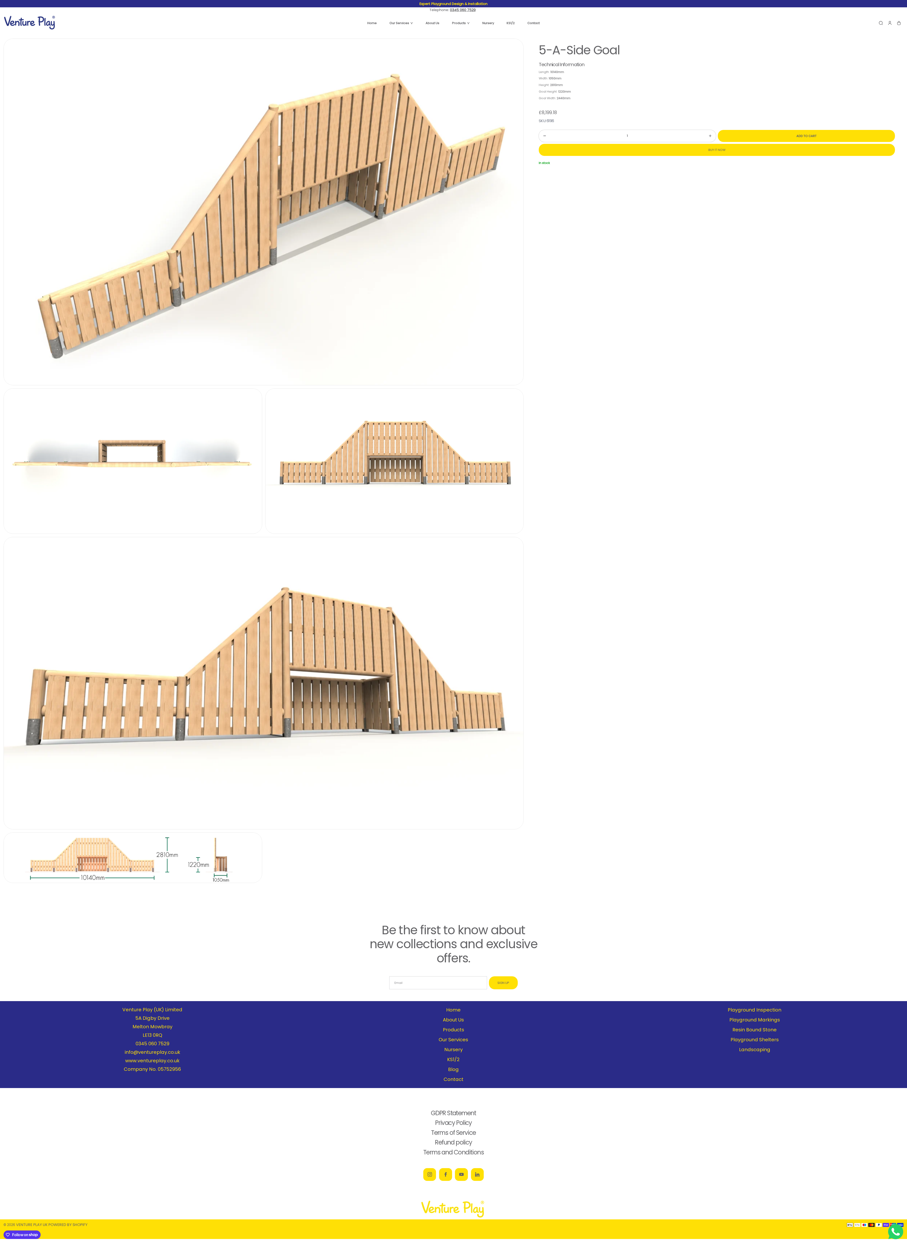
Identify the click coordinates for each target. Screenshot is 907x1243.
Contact (453, 1079)
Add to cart (806, 136)
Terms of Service (453, 1132)
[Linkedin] (477, 1174)
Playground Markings (754, 1019)
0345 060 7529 (152, 1043)
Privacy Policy (453, 1123)
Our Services (453, 1039)
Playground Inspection (754, 1010)
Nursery (453, 1049)
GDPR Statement (453, 1113)
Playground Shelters (755, 1039)
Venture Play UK (31, 1224)
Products (453, 1029)
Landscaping (754, 1049)
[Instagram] (429, 1174)
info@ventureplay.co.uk (152, 1052)
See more (485, 3)
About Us (453, 1019)
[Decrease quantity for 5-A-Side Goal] (542, 136)
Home (453, 1010)
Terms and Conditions (453, 1152)
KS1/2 (453, 1059)
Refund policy (453, 1142)
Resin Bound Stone (754, 1029)
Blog (453, 1069)
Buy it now (716, 150)
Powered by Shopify (67, 1224)
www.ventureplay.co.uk (152, 1060)
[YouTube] (461, 1174)
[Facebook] (445, 1174)
